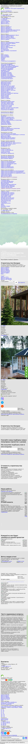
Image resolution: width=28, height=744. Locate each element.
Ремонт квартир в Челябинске (9, 702)
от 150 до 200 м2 (5, 723)
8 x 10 (2, 710)
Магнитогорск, (8, 706)
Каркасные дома (5, 699)
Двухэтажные (4, 719)
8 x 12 (2, 711)
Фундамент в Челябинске (7, 703)
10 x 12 (3, 715)
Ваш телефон (21, 409)
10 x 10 (3, 714)
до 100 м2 (3, 724)
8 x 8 (2, 709)
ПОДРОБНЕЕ (4, 512)
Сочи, (2, 706)
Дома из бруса (5, 696)
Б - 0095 (3, 325)
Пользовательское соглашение (9, 213)
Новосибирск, (14, 707)
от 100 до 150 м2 (5, 721)
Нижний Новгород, (17, 706)
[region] (14, 631)
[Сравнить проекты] (2, 13)
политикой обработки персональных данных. (12, 414)
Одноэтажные (4, 718)
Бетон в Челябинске (6, 704)
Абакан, (9, 707)
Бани (2, 700)
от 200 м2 (3, 725)
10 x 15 (3, 716)
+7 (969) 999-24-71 (6, 15)
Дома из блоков (5, 695)
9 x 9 (2, 712)
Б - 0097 (3, 379)
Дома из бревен (5, 697)
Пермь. (20, 707)
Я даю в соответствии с (12, 413)
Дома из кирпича (5, 698)
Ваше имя (20, 408)
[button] (12, 542)
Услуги (2, 60)
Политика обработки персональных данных (12, 736)
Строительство (5, 20)
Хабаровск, (4, 707)
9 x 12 (2, 713)
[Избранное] (1, 13)
